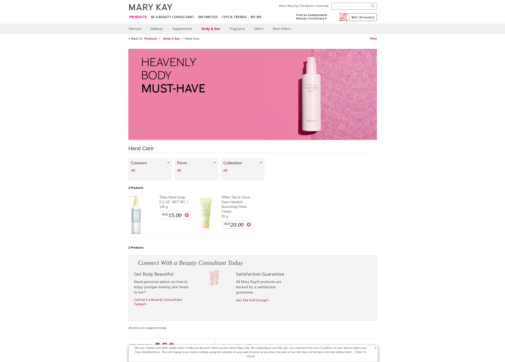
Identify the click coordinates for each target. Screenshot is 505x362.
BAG (362, 17)
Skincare (135, 29)
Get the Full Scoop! (251, 300)
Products (138, 17)
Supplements (182, 29)
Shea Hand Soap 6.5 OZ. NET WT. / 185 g (173, 202)
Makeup (157, 29)
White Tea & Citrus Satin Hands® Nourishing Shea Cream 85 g (235, 206)
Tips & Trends (234, 17)
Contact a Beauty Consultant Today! (158, 301)
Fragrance (237, 29)
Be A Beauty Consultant (172, 17)
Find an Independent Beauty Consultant (311, 16)
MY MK (256, 17)
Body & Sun (211, 29)
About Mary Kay (289, 6)
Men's (259, 29)
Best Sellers (282, 29)
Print (373, 38)
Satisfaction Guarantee (315, 6)
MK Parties (208, 17)
